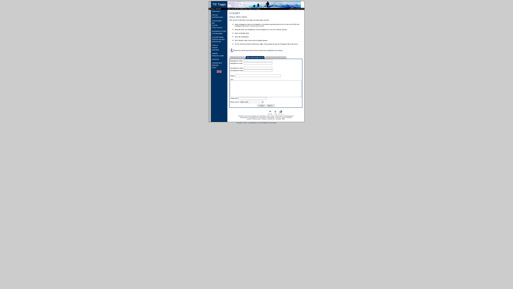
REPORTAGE (216, 42)
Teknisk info (271, 118)
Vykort (283, 117)
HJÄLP (213, 67)
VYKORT (214, 47)
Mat (268, 116)
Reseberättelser (289, 116)
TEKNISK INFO (216, 63)
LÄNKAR (214, 53)
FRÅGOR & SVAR (217, 56)
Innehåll (278, 118)
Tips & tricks (279, 116)
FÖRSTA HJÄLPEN (218, 39)
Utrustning (263, 116)
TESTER (214, 25)
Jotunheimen (244, 117)
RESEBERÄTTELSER (218, 31)
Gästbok (289, 117)
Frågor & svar (256, 118)
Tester (272, 116)
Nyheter (264, 118)
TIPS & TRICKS (216, 27)
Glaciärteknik (253, 117)
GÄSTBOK (215, 50)
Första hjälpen (262, 117)
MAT (213, 23)
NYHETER (215, 59)
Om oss (247, 116)
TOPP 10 (214, 45)
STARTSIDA (215, 11)
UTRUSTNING (216, 21)
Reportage (271, 117)
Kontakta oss (255, 116)
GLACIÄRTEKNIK (217, 37)
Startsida (241, 116)
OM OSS (214, 15)
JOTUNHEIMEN (217, 33)
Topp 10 (278, 117)
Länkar (249, 118)
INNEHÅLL (215, 65)
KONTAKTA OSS (217, 17)
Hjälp (283, 118)
